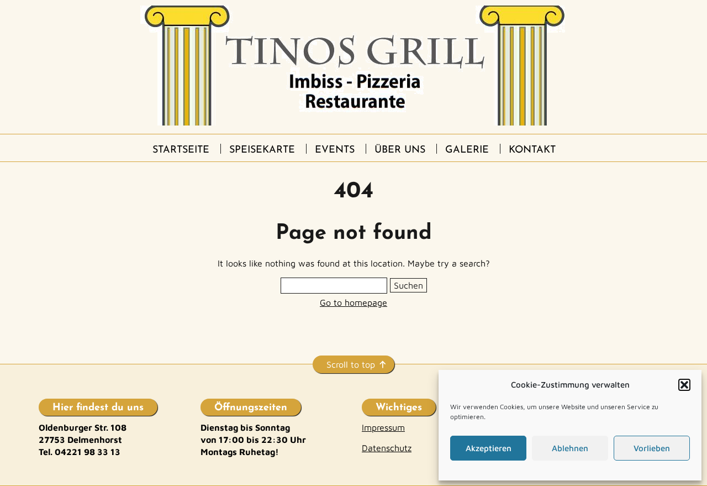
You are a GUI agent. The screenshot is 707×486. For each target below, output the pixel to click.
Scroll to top (350, 364)
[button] (684, 384)
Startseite (180, 150)
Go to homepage (353, 302)
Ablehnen (570, 448)
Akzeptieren (488, 448)
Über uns (399, 150)
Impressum (383, 427)
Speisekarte (262, 150)
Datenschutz (386, 448)
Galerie (467, 150)
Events (335, 150)
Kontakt (532, 150)
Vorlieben (652, 448)
